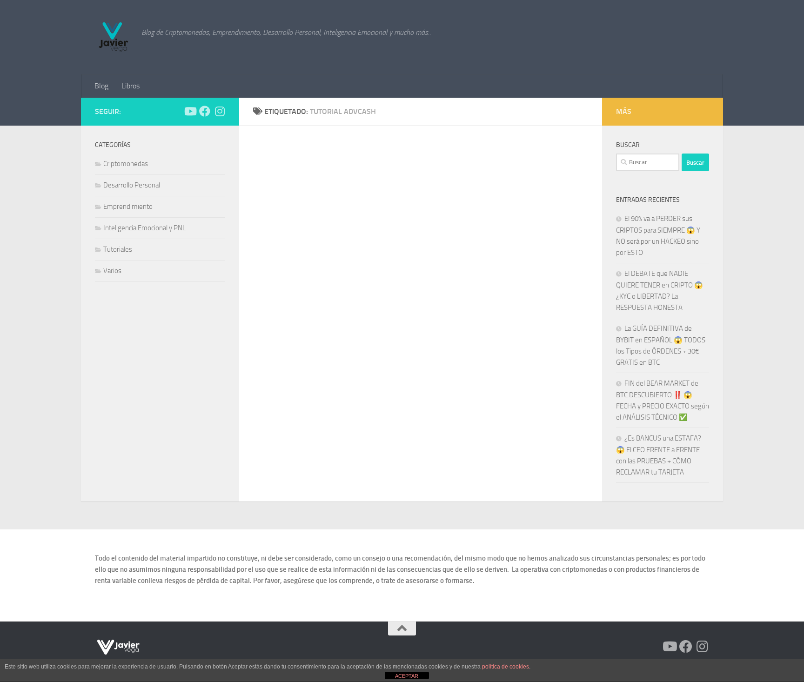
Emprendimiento (128, 206)
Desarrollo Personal (131, 185)
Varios (112, 271)
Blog (101, 85)
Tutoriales (117, 249)
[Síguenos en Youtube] (189, 111)
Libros (130, 85)
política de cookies (505, 666)
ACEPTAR (406, 676)
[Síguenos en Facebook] (204, 111)
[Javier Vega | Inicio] (113, 37)
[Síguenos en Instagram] (219, 111)
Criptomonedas (125, 164)
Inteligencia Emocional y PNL (144, 228)
